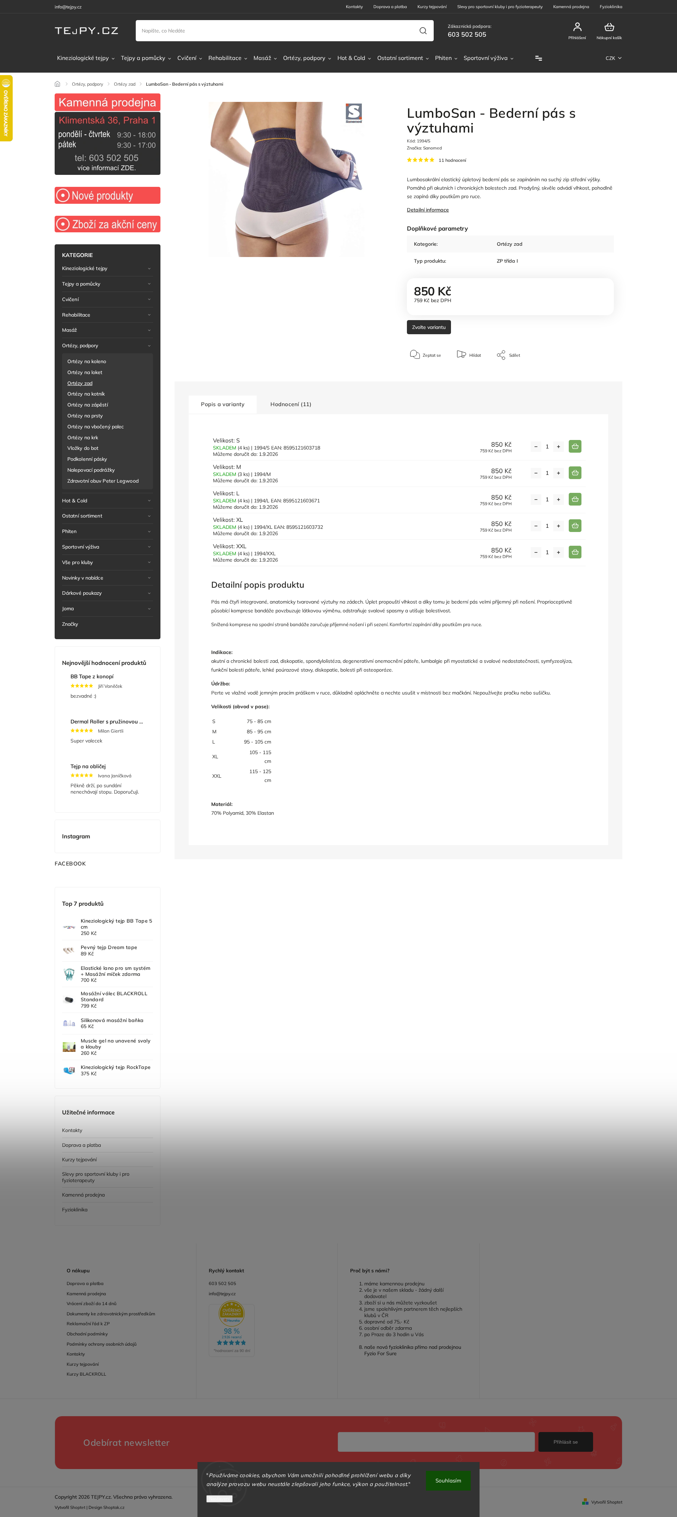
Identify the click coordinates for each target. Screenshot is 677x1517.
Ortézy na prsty (85, 415)
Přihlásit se (566, 1442)
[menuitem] (86, 58)
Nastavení (219, 1498)
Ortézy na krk (82, 437)
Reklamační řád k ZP (88, 1323)
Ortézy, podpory (80, 345)
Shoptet (77, 1507)
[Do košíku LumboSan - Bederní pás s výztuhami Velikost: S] (575, 446)
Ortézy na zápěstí (87, 405)
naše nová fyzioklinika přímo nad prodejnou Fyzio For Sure (412, 1350)
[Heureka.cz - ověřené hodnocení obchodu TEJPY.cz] (267, 1329)
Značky (70, 624)
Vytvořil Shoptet (606, 1502)
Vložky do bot (82, 448)
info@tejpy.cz (222, 1293)
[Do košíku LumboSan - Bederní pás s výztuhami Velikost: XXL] (575, 552)
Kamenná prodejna (571, 6)
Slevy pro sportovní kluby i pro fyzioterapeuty (500, 6)
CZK (611, 58)
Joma (68, 608)
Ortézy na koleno (86, 361)
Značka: (424, 148)
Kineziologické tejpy (84, 268)
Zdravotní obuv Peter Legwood (103, 481)
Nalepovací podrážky (91, 470)
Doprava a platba (390, 6)
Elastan (265, 813)
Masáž (69, 330)
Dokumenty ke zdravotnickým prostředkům (111, 1313)
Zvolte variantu (429, 327)
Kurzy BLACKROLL (86, 1374)
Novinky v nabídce (82, 578)
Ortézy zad (79, 383)
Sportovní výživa (80, 547)
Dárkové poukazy (82, 593)
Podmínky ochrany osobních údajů (101, 1344)
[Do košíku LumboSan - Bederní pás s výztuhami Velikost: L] (575, 499)
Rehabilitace (76, 315)
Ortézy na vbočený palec (95, 426)
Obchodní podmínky (87, 1333)
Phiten (69, 531)
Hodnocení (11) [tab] (290, 404)
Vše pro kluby (77, 562)
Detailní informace (428, 210)
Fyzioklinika (611, 6)
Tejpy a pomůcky (81, 284)
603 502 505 (222, 1283)
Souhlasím (448, 1480)
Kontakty (354, 6)
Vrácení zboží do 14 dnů (91, 1303)
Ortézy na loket (85, 372)
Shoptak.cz (113, 1507)
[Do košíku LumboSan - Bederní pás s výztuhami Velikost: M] (575, 472)
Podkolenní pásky (87, 459)
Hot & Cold (74, 500)
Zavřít (592, 376)
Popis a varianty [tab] (222, 404)
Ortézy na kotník (86, 394)
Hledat (423, 30)
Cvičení (70, 299)
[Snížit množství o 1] (536, 446)
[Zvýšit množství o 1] (558, 446)
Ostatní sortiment (82, 516)
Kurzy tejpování (432, 6)
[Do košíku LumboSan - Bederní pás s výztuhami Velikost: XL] (575, 525)
